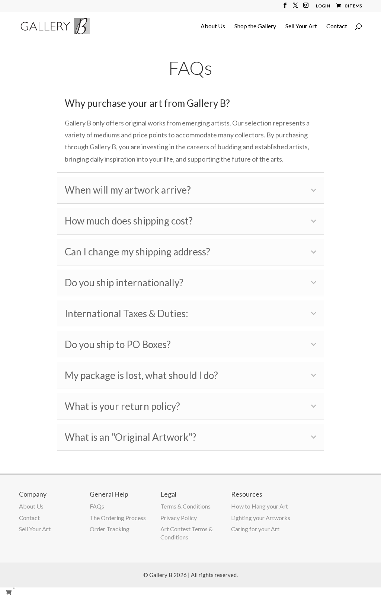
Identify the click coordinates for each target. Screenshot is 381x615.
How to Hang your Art (259, 506)
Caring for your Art (255, 528)
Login (323, 6)
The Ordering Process (118, 517)
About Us (213, 26)
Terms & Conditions (185, 506)
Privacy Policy (178, 517)
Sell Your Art (301, 26)
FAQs (97, 506)
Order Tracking (109, 528)
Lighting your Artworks (260, 517)
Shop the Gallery (255, 26)
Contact (336, 26)
